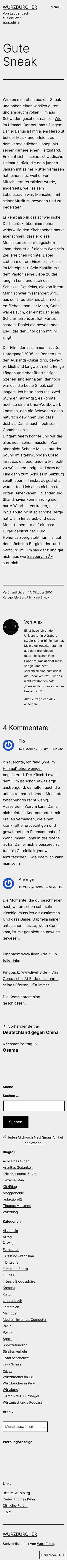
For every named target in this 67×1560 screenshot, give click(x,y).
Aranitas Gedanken (18, 1167)
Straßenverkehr (15, 1351)
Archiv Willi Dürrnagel (22, 1396)
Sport (7, 1339)
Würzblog (10, 1212)
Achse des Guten (16, 1161)
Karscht (9, 1288)
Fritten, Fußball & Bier (20, 1174)
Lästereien (11, 1307)
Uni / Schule (12, 1364)
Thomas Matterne (17, 1206)
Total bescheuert (16, 1358)
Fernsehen (11, 1250)
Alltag (7, 1237)
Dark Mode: (49, 1555)
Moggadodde (13, 1193)
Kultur (7, 1294)
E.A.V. (7, 1512)
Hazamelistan (13, 1180)
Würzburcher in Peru (19, 1383)
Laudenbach (12, 1301)
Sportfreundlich (15, 1345)
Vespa (7, 1371)
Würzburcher (20, 7)
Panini (7, 1326)
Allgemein (10, 1231)
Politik (7, 1332)
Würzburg (10, 1390)
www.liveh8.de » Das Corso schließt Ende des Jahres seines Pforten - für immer (30, 978)
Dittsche (11, 1262)
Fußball (8, 1275)
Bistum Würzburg (16, 1493)
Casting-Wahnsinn (19, 1256)
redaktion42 (12, 1199)
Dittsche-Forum (15, 1506)
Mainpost (10, 1313)
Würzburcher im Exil (18, 1377)
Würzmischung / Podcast (22, 1402)
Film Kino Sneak (38, 597)
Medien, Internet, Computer (25, 1320)
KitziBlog (10, 1187)
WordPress (45, 1544)
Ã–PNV (8, 1243)
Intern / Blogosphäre (19, 1281)
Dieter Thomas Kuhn (19, 1499)
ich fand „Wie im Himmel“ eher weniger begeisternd (29, 768)
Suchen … (11, 1096)
